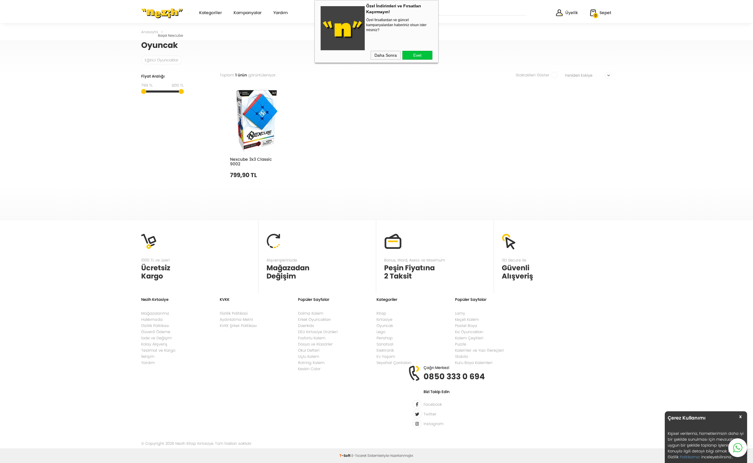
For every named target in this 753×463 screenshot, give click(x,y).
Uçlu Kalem (308, 356)
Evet (417, 55)
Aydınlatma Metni (236, 319)
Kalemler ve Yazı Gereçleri (479, 350)
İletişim (147, 356)
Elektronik (385, 350)
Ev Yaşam (385, 356)
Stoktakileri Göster (532, 75)
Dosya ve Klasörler (315, 344)
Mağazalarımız (155, 313)
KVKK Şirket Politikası (238, 325)
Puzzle (460, 344)
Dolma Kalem (310, 313)
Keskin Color (309, 369)
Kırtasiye (384, 319)
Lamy (460, 313)
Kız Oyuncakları (469, 332)
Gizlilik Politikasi (234, 313)
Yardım (280, 13)
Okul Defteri (308, 350)
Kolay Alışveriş (154, 344)
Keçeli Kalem (467, 319)
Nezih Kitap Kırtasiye (162, 13)
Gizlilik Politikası (155, 325)
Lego (380, 332)
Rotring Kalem (311, 362)
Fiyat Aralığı (153, 76)
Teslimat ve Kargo (158, 350)
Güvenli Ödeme (155, 332)
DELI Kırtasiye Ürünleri (318, 332)
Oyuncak (384, 325)
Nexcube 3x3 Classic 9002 (251, 161)
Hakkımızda (152, 319)
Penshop (384, 338)
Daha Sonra (385, 55)
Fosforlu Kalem (311, 338)
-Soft (345, 455)
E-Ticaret (358, 455)
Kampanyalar (247, 13)
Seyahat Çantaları (393, 362)
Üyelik (571, 13)
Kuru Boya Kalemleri (473, 362)
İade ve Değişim (156, 338)
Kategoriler (210, 13)
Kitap (381, 313)
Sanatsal (384, 344)
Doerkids (306, 325)
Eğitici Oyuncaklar (162, 60)
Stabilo (461, 356)
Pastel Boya (466, 325)
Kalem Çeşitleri (469, 338)
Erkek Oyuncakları (314, 319)
